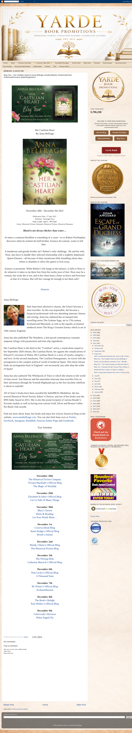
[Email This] (33, 637)
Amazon (45, 289)
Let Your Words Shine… (44, 517)
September (98, 351)
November (98, 345)
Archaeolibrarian (44, 590)
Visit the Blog (101, 132)
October (97, 348)
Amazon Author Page (47, 420)
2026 (95, 332)
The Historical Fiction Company (45, 479)
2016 (95, 409)
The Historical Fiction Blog (45, 548)
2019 (95, 401)
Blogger (79, 725)
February (97, 389)
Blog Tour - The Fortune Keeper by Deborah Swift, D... (112, 364)
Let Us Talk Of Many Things (44, 500)
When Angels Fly (45, 617)
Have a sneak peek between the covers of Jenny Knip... (112, 372)
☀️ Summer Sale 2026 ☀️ (43, 63)
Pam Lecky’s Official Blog (44, 572)
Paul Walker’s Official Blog (45, 603)
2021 (95, 395)
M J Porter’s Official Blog (45, 586)
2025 (95, 335)
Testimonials (37, 66)
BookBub (30, 420)
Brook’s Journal (45, 534)
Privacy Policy (64, 66)
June (96, 378)
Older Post (81, 705)
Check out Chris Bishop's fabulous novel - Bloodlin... (111, 361)
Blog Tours (87, 63)
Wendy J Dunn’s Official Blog (45, 545)
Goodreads (68, 420)
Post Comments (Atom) (20, 709)
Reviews (97, 63)
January (97, 392)
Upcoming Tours (120, 63)
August (96, 354)
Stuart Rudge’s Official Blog (44, 531)
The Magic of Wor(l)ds (44, 486)
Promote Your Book (24, 63)
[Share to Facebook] (39, 637)
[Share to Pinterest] (41, 637)
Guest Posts (76, 63)
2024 (95, 338)
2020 (95, 398)
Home (6, 63)
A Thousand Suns (45, 576)
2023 (95, 340)
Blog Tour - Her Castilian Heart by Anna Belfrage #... (111, 359)
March (96, 386)
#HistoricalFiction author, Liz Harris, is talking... (109, 369)
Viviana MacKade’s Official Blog (45, 482)
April (96, 384)
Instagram (20, 420)
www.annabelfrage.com (24, 417)
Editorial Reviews (104, 138)
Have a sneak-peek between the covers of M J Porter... (112, 356)
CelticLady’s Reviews (45, 614)
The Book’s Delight (45, 600)
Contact (47, 66)
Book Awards (107, 63)
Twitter (72, 417)
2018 (95, 403)
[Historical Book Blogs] (102, 470)
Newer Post (9, 705)
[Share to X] (37, 637)
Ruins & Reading (44, 514)
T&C (54, 66)
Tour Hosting (7, 66)
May (96, 381)
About (13, 63)
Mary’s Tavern (45, 510)
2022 (95, 343)
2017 (95, 406)
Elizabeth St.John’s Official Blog (44, 496)
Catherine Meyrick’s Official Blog (45, 562)
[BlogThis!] (35, 637)
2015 (95, 412)
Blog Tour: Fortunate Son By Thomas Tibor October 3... (112, 367)
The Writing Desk (45, 558)
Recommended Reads (22, 66)
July (95, 376)
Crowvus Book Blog (45, 527)
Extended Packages (62, 63)
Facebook (8, 420)
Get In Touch (111, 150)
